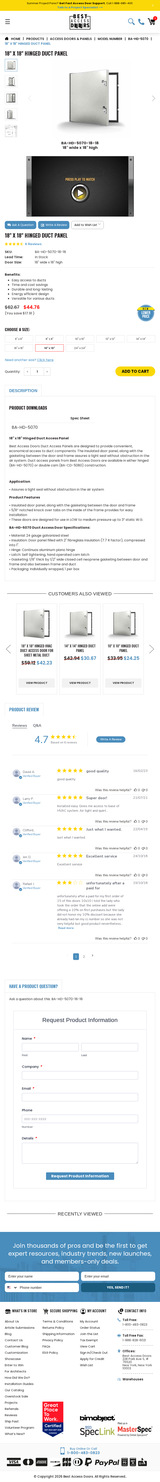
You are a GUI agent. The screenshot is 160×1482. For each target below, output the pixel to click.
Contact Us (14, 1340)
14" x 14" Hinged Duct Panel (80, 648)
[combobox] (11, 1287)
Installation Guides (19, 1384)
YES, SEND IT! (118, 1287)
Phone (27, 1110)
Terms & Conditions (57, 1321)
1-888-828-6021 (134, 1340)
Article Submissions (20, 1327)
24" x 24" (80, 348)
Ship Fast (12, 1421)
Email (28, 1088)
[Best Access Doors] (80, 22)
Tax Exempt (89, 1340)
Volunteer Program (19, 1427)
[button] (20, 225)
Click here (45, 360)
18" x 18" (49, 348)
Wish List (86, 1365)
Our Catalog (14, 1390)
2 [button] (84, 956)
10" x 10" (80, 339)
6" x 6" (19, 339)
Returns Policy (53, 1327)
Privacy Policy (52, 1340)
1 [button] (76, 956)
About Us (12, 1321)
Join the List (89, 1334)
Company (32, 1066)
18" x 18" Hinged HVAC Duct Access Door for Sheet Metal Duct (36, 650)
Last (84, 1055)
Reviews (11, 1415)
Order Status (90, 1327)
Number (27, 1127)
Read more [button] (66, 928)
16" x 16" (19, 348)
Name (28, 1038)
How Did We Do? (17, 1377)
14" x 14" (141, 339)
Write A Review (111, 739)
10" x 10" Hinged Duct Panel (123, 648)
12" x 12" (110, 339)
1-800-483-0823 (141, 22)
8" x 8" (50, 339)
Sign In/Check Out (94, 1352)
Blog (8, 1334)
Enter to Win (14, 1365)
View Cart (87, 1346)
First (25, 1055)
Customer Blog (16, 1346)
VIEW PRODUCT (37, 683)
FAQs (46, 1346)
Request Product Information (80, 1176)
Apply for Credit (92, 1359)
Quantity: (12, 371)
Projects (11, 1402)
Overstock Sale (16, 1396)
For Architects (15, 1371)
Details (29, 1138)
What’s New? (15, 1434)
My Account (89, 1321)
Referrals (12, 1409)
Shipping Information (58, 1334)
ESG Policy (50, 1352)
